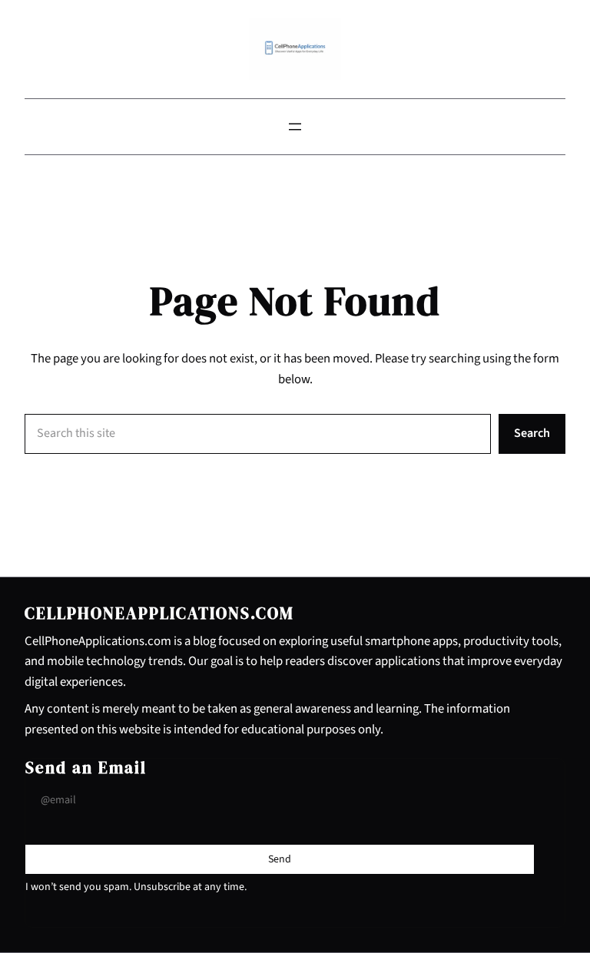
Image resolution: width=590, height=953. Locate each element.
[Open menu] (295, 126)
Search (532, 433)
